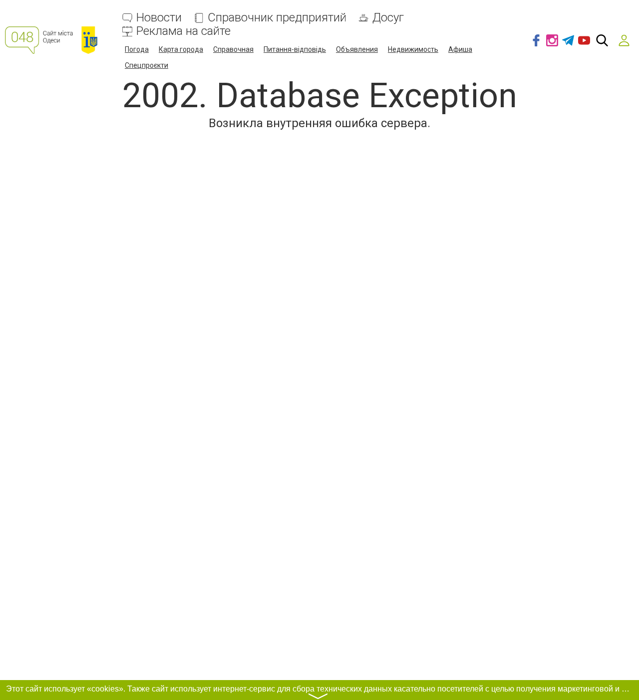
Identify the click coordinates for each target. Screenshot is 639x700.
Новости (159, 17)
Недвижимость (413, 49)
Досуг (388, 17)
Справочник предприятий (277, 17)
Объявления (357, 49)
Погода (137, 49)
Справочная (233, 49)
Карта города (181, 49)
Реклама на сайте (183, 31)
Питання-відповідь (295, 49)
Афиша (460, 49)
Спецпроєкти (146, 65)
